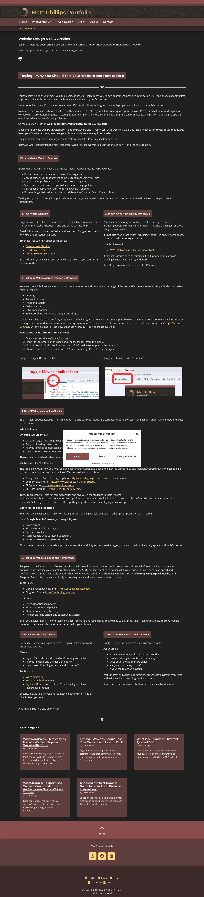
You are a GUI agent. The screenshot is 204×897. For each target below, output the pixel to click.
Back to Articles (28, 28)
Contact (108, 21)
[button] (136, 433)
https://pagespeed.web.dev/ (74, 588)
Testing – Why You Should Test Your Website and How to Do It (101, 740)
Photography (40, 21)
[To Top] (102, 829)
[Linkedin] (111, 856)
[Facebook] (102, 856)
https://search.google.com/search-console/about (98, 478)
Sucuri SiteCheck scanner (40, 680)
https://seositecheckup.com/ (65, 489)
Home (23, 21)
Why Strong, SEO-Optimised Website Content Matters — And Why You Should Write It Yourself (43, 787)
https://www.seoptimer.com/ (58, 485)
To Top (102, 833)
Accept (77, 456)
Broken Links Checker (38, 246)
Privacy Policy (108, 463)
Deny (102, 456)
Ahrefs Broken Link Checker (41, 253)
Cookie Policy (94, 463)
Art (80, 21)
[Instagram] (92, 856)
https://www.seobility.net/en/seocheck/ (73, 481)
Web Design (65, 21)
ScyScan (30, 684)
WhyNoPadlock (34, 677)
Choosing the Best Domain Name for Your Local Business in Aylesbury (100, 786)
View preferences (126, 456)
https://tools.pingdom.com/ (60, 592)
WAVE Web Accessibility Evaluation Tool (131, 250)
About (94, 21)
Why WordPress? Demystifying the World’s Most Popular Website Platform (44, 742)
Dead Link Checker (36, 250)
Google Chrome (59, 338)
